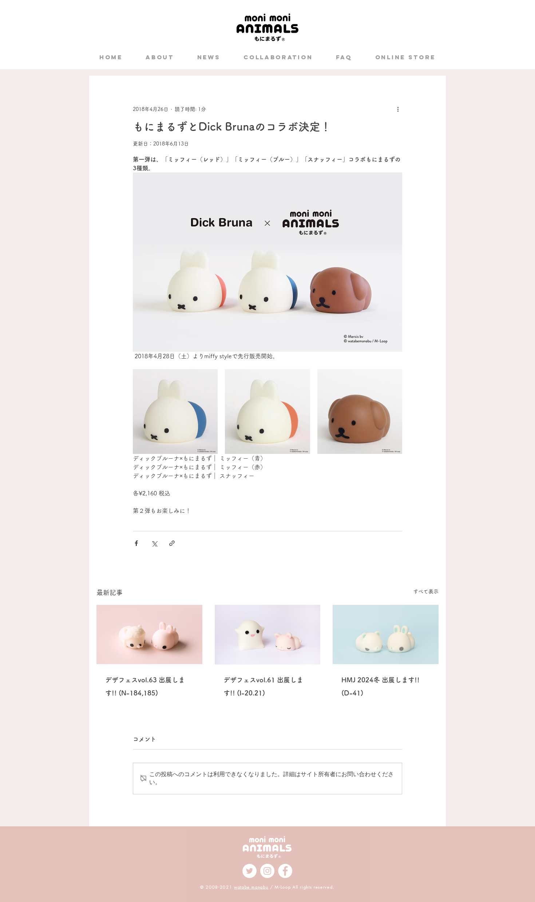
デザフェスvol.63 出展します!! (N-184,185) (145, 686)
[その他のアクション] (397, 109)
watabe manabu (251, 887)
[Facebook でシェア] (136, 543)
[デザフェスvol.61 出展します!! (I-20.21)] (268, 634)
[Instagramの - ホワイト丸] (267, 871)
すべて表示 (426, 591)
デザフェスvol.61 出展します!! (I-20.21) (263, 686)
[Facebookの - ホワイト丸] (285, 871)
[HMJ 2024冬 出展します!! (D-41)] (386, 634)
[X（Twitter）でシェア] (154, 543)
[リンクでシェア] (172, 543)
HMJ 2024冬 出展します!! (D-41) (380, 686)
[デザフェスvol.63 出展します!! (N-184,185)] (149, 634)
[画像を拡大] (175, 411)
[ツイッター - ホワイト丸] (249, 871)
